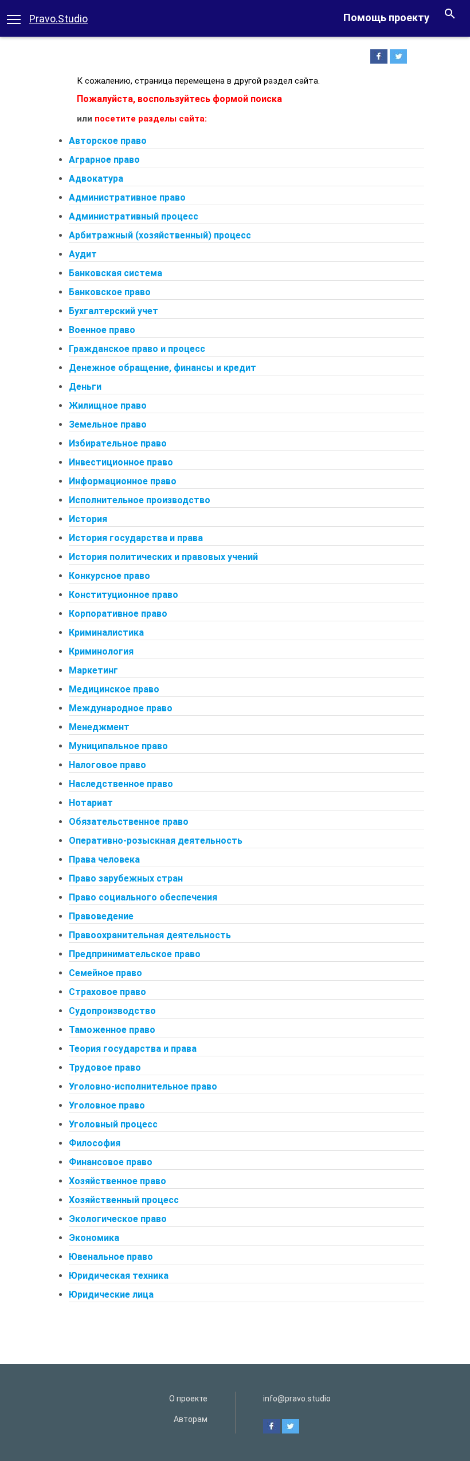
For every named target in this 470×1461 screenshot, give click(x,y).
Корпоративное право (118, 613)
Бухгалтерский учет (113, 310)
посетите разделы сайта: (151, 118)
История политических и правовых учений (163, 556)
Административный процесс (133, 216)
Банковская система (115, 273)
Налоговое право (107, 764)
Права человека (104, 859)
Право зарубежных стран (126, 878)
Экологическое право (118, 1218)
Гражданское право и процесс (137, 348)
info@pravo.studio (297, 1398)
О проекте (188, 1398)
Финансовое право (110, 1162)
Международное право (121, 708)
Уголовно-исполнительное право (143, 1086)
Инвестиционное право (121, 462)
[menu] (14, 18)
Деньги (85, 386)
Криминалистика (106, 632)
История (88, 519)
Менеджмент (99, 727)
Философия (94, 1143)
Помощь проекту (386, 17)
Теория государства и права (133, 1048)
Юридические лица (111, 1294)
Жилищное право (108, 405)
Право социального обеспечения (143, 897)
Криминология (101, 651)
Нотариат (91, 802)
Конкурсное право (109, 575)
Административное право (127, 197)
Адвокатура (96, 178)
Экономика (94, 1237)
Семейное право (105, 973)
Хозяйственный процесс (124, 1199)
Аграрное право (104, 159)
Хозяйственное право (117, 1181)
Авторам (190, 1419)
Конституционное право (123, 594)
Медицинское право (114, 689)
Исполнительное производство (139, 500)
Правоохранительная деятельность (150, 935)
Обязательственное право (129, 821)
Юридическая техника (119, 1275)
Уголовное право (107, 1105)
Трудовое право (105, 1067)
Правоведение (101, 916)
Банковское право (110, 292)
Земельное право (108, 424)
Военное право (102, 329)
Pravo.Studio (58, 19)
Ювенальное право (111, 1256)
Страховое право (107, 991)
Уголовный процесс (113, 1124)
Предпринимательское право (135, 954)
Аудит (83, 254)
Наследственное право (121, 783)
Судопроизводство (112, 1010)
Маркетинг (93, 670)
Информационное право (123, 481)
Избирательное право (118, 443)
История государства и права (136, 537)
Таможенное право (112, 1029)
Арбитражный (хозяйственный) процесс (160, 235)
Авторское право (108, 140)
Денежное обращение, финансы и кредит (162, 367)
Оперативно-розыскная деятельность (155, 840)
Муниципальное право (118, 746)
